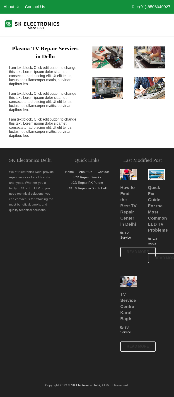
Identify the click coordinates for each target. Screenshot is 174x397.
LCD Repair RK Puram (87, 182)
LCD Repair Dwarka (87, 177)
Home (69, 172)
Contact (103, 172)
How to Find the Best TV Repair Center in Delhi (128, 205)
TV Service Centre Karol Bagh (128, 306)
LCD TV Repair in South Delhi (87, 188)
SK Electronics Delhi (85, 385)
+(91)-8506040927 (153, 7)
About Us (85, 172)
